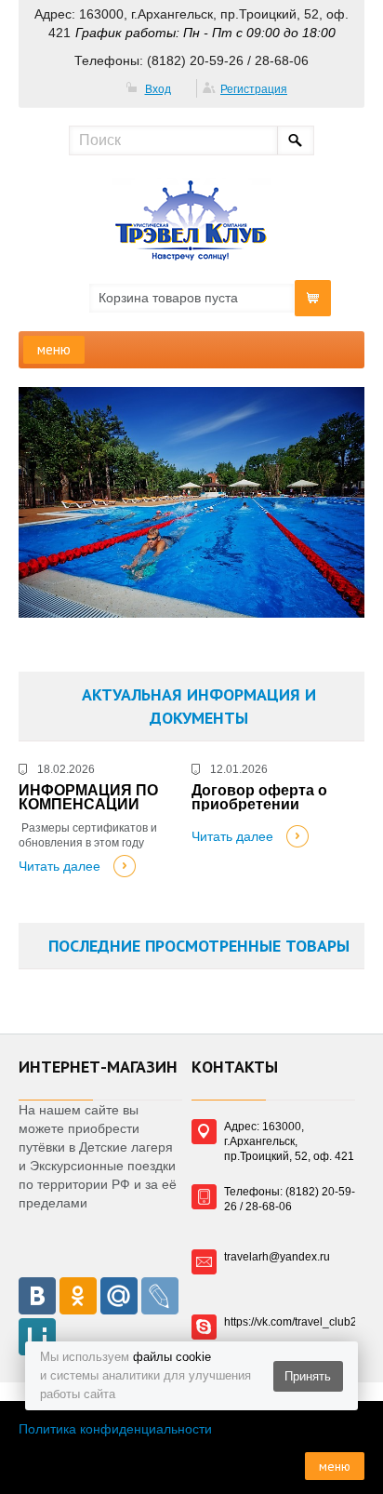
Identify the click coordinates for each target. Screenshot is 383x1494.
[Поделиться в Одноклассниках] (78, 1295)
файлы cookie (172, 1357)
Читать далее (59, 866)
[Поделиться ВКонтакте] (37, 1295)
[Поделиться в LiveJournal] (159, 1295)
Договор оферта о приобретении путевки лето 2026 (259, 797)
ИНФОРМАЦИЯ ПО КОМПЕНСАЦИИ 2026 (88, 797)
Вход (158, 89)
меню (54, 349)
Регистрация (253, 89)
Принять (307, 1376)
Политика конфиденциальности (115, 1428)
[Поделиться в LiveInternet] (37, 1336)
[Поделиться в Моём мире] (119, 1295)
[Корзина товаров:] (313, 298)
